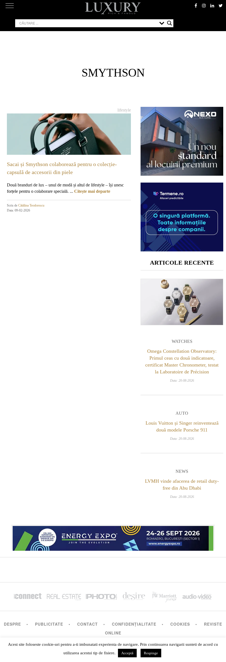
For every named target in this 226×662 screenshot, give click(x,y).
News (182, 471)
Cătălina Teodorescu (31, 205)
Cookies (180, 624)
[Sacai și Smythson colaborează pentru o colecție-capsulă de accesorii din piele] (69, 148)
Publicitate (49, 624)
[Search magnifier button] (169, 23)
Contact (87, 624)
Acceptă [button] (127, 653)
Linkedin (212, 5)
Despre (12, 624)
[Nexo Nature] (182, 173)
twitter (220, 5)
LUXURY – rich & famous (113, 8)
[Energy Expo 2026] (113, 537)
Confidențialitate (134, 624)
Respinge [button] (151, 653)
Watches (182, 341)
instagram (204, 5)
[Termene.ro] (182, 249)
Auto (182, 413)
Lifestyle (124, 110)
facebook (196, 5)
